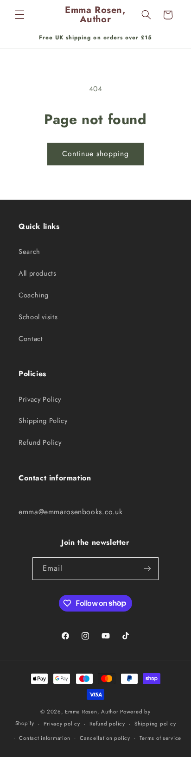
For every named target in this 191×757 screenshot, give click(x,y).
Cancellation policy (105, 738)
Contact (31, 339)
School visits (38, 317)
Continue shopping (95, 153)
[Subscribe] (147, 568)
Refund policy (107, 723)
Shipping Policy (43, 421)
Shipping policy (155, 723)
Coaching (34, 295)
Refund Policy (40, 442)
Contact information (44, 738)
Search (29, 251)
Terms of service (160, 738)
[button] (19, 14)
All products (38, 273)
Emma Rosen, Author (91, 711)
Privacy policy (62, 723)
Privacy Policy (40, 399)
